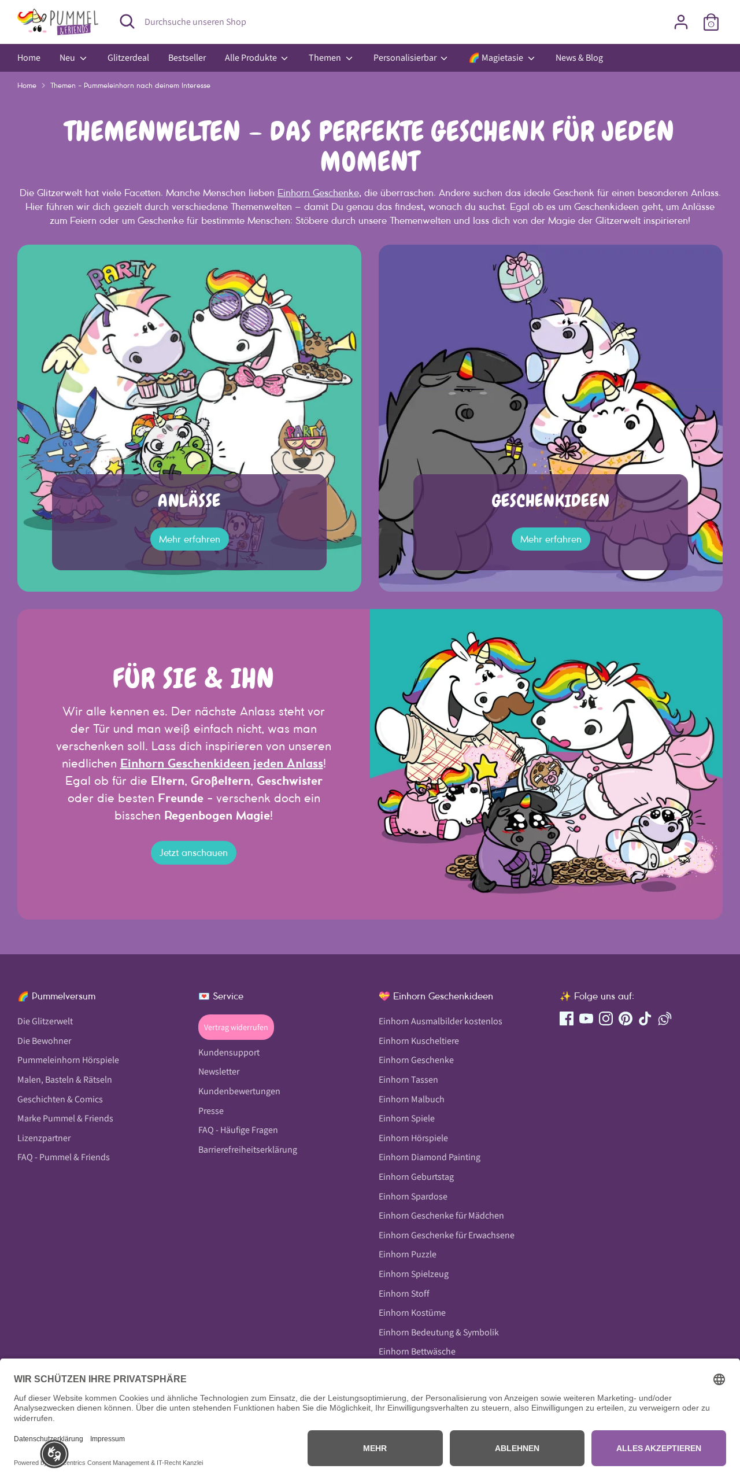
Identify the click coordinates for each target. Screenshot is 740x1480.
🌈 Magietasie (496, 57)
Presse (211, 1111)
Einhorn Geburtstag (416, 1177)
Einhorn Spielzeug (414, 1274)
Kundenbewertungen (239, 1091)
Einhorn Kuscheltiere (419, 1041)
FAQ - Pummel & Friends (63, 1157)
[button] (54, 1454)
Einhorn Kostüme (412, 1312)
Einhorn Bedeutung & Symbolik (439, 1332)
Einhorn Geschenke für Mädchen (441, 1215)
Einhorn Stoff (404, 1293)
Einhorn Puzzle (407, 1254)
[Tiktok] (645, 1018)
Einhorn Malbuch (412, 1099)
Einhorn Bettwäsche (417, 1351)
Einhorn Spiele (407, 1118)
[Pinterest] (625, 1018)
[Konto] (681, 22)
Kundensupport (229, 1052)
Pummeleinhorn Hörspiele (68, 1060)
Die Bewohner (44, 1041)
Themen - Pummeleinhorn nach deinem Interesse (130, 85)
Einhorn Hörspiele (413, 1138)
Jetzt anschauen (194, 852)
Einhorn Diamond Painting (429, 1157)
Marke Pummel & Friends (65, 1118)
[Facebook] (567, 1018)
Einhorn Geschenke (318, 192)
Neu (68, 57)
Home (28, 57)
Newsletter (218, 1071)
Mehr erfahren (189, 539)
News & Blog (579, 57)
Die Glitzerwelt (45, 1021)
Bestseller (187, 57)
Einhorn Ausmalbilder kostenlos (440, 1021)
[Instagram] (606, 1018)
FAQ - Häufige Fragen (238, 1130)
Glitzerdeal (128, 57)
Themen (326, 57)
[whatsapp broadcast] (665, 1018)
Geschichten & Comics (60, 1099)
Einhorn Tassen (408, 1079)
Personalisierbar (405, 57)
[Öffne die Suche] (127, 21)
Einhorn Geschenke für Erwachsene (447, 1235)
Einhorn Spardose (413, 1196)
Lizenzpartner (44, 1138)
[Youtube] (586, 1018)
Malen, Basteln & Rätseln (64, 1079)
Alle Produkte (252, 57)
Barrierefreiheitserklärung (247, 1149)
